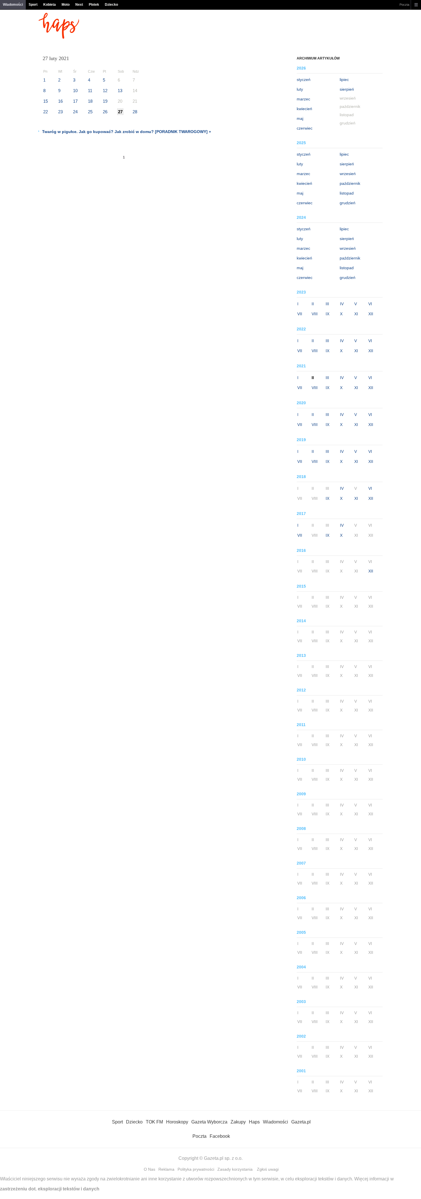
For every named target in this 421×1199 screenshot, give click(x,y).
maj (300, 118)
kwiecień (304, 108)
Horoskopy (177, 1121)
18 (90, 101)
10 (75, 90)
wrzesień (348, 173)
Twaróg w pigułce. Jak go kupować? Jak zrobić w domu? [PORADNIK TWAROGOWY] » (126, 131)
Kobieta (49, 5)
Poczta (404, 4)
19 (105, 101)
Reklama (166, 1169)
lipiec (344, 79)
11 (90, 90)
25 (90, 111)
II (313, 304)
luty (300, 89)
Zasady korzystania (235, 1169)
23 (60, 111)
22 (45, 111)
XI (356, 314)
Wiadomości (13, 5)
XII (370, 314)
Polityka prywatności (196, 1169)
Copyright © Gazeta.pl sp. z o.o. (210, 1158)
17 (75, 101)
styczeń (303, 79)
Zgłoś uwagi (268, 1169)
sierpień (347, 89)
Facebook (220, 1136)
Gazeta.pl (301, 1121)
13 (120, 90)
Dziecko (111, 5)
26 (105, 111)
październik (350, 183)
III (327, 304)
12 (105, 90)
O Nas (149, 1169)
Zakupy (238, 1121)
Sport (33, 5)
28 (135, 111)
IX (327, 314)
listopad (347, 193)
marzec (303, 99)
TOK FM (154, 1121)
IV (342, 304)
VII (299, 314)
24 (75, 111)
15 (45, 101)
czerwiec (304, 128)
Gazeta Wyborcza (209, 1121)
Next (79, 5)
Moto (66, 5)
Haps (254, 1121)
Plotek (94, 5)
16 (60, 101)
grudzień (347, 203)
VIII (315, 314)
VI (370, 304)
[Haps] (58, 37)
